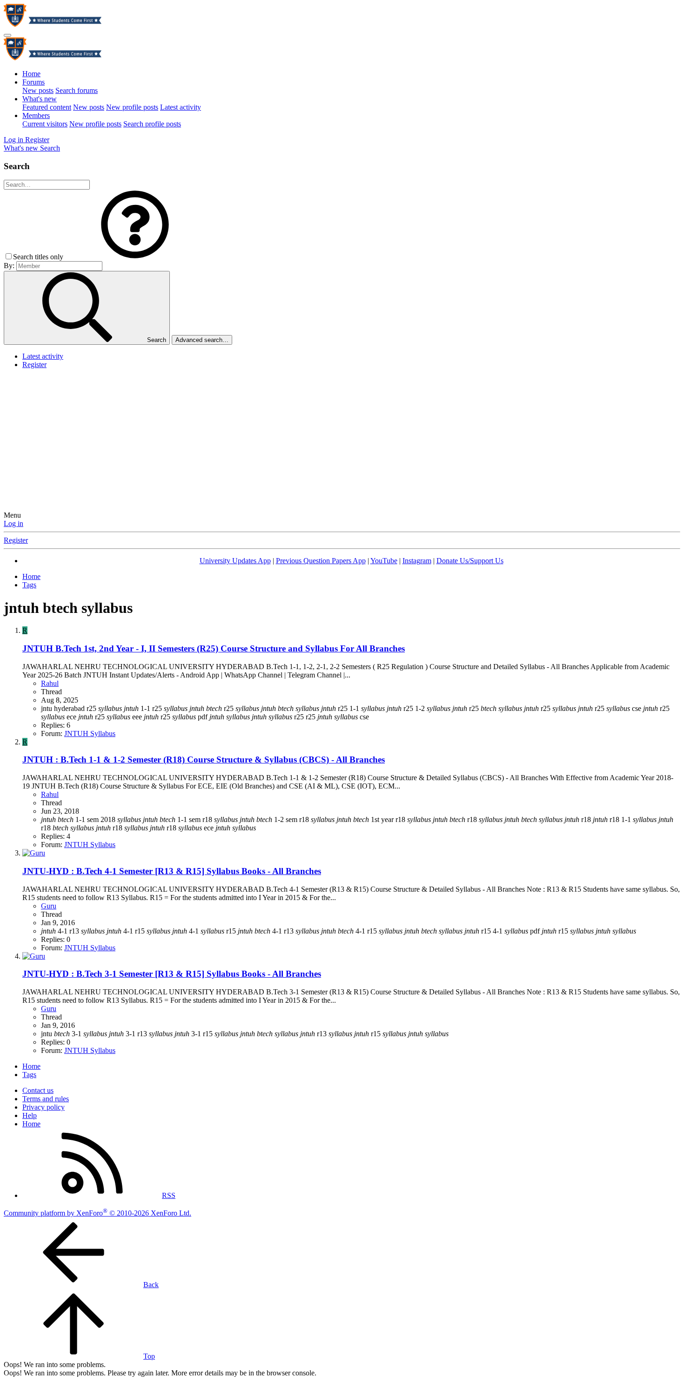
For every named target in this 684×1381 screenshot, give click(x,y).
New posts (38, 90)
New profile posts (132, 107)
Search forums (76, 90)
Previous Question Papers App (321, 561)
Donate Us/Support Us (469, 561)
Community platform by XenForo (97, 1213)
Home (31, 74)
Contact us (38, 1090)
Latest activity (180, 107)
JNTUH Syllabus (89, 733)
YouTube (383, 561)
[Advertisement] (342, 441)
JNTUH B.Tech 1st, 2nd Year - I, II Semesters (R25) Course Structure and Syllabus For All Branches (213, 648)
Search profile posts (152, 124)
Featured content (46, 107)
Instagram (416, 561)
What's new (39, 99)
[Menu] (7, 35)
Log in (13, 523)
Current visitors (44, 124)
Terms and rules (45, 1099)
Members (36, 115)
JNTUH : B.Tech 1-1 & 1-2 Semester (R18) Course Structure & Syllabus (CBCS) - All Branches (203, 759)
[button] (135, 257)
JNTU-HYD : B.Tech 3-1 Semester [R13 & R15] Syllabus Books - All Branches (171, 974)
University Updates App (235, 561)
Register (34, 364)
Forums (33, 82)
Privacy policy (43, 1107)
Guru (48, 906)
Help (29, 1115)
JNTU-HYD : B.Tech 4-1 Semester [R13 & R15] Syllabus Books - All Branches (171, 871)
